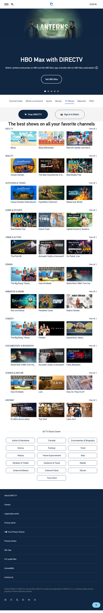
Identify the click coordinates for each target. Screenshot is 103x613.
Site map (7, 550)
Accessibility (9, 568)
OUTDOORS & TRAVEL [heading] (15, 183)
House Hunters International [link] (23, 201)
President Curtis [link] (46, 310)
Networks (81, 101)
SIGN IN (93, 4)
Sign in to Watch (71, 114)
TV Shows (69, 101)
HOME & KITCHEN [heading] (13, 210)
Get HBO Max (51, 79)
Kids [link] (83, 455)
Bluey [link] (13, 147)
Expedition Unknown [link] (48, 201)
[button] (6, 4)
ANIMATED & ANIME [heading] (14, 291)
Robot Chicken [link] (73, 310)
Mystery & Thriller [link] (20, 462)
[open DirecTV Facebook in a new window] (11, 600)
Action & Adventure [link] (20, 440)
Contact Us (8, 577)
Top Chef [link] (43, 419)
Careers (7, 504)
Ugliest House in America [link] (78, 229)
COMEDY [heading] (9, 318)
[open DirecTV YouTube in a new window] (29, 600)
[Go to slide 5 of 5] (58, 91)
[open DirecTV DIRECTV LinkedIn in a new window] (5, 600)
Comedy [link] (52, 440)
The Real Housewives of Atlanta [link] (53, 174)
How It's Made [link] (45, 283)
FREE (91, 101)
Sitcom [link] (83, 470)
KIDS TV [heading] (9, 128)
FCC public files (10, 559)
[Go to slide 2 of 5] (48, 91)
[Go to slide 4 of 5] (55, 91)
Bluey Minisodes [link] (46, 147)
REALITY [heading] (9, 155)
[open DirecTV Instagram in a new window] (23, 600)
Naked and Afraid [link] (74, 201)
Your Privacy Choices (16, 532)
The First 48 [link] (16, 256)
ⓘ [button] (96, 67)
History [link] (20, 455)
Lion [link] (41, 391)
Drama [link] (21, 447)
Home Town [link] (44, 229)
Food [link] (83, 447)
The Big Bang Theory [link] (20, 283)
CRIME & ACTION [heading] (13, 237)
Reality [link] (83, 462)
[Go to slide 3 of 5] (51, 91)
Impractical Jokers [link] (75, 337)
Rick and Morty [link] (17, 310)
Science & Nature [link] (20, 470)
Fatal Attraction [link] (73, 364)
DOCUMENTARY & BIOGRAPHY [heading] (19, 345)
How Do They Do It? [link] (75, 391)
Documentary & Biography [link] (83, 440)
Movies (58, 101)
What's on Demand (34, 101)
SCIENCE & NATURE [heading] (14, 373)
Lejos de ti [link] (71, 419)
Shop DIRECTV (34, 114)
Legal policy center (11, 513)
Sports (49, 101)
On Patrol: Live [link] (73, 256)
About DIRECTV (10, 495)
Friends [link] (42, 337)
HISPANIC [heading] (9, 400)
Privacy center (10, 522)
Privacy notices (10, 541)
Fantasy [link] (52, 447)
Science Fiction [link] (52, 470)
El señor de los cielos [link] (20, 419)
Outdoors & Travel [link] (52, 462)
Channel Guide (15, 101)
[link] (23, 138)
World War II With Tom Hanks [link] (80, 283)
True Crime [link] (52, 477)
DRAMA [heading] (8, 264)
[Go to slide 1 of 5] (45, 91)
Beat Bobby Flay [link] (74, 174)
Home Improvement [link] (52, 455)
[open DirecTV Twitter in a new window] (17, 600)
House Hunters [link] (17, 174)
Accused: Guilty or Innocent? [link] (51, 256)
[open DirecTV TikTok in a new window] (35, 600)
